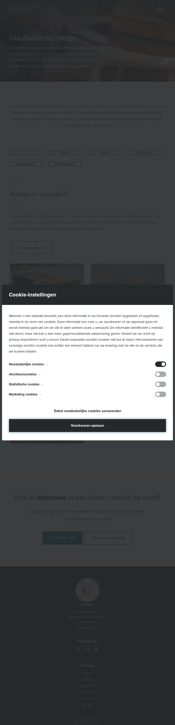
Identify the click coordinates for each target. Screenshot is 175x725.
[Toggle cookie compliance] (160, 374)
